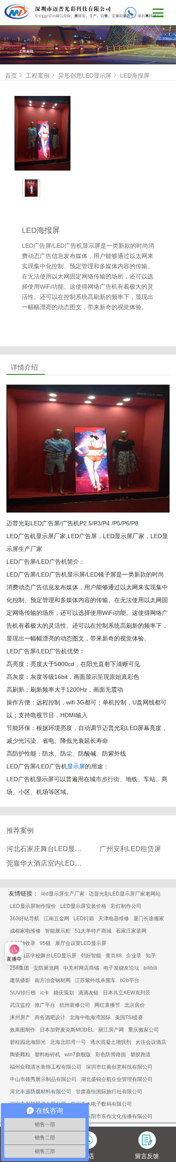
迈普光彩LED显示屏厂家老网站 (125, 894)
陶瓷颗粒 (20, 1055)
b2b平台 (129, 980)
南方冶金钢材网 (52, 980)
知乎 (151, 956)
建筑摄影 (20, 980)
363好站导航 (24, 918)
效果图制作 (22, 1030)
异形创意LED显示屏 (84, 75)
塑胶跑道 (140, 1055)
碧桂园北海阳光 (28, 1042)
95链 (45, 943)
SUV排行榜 (23, 993)
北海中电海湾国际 (90, 1017)
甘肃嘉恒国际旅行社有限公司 (109, 1092)
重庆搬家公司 (143, 1030)
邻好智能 (91, 956)
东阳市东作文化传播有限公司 (119, 1116)
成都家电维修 (25, 931)
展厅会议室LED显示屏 (80, 943)
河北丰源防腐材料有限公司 (40, 1092)
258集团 (19, 968)
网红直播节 (107, 1005)
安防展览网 (46, 968)
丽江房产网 (111, 1030)
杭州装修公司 (74, 1005)
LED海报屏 (135, 75)
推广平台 (45, 1005)
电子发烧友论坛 (121, 968)
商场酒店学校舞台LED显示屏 (43, 956)
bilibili (150, 968)
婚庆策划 (63, 993)
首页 (11, 75)
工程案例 (38, 75)
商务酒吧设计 (50, 1017)
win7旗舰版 (78, 1055)
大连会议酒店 (150, 1042)
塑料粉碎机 (47, 1055)
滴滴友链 (88, 993)
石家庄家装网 (131, 931)
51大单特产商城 (93, 931)
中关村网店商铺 (81, 968)
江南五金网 (56, 918)
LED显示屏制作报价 (33, 906)
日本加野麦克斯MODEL (67, 1030)
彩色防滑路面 (110, 1055)
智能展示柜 (57, 931)
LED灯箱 (83, 918)
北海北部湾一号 (68, 1042)
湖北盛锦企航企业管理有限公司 (117, 1079)
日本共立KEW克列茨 (126, 993)
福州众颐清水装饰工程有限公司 (46, 1067)
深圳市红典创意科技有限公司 (119, 1067)
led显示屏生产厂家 (63, 894)
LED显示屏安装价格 (83, 906)
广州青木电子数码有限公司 (101, 1104)
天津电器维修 (113, 918)
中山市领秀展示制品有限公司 (43, 1079)
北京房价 (134, 1005)
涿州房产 (20, 1017)
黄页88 (114, 956)
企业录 (133, 956)
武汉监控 (20, 1005)
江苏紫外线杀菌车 (95, 980)
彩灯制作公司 (126, 906)
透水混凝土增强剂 (110, 1042)
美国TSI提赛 (129, 1017)
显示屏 (76, 766)
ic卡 (44, 993)
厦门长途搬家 (148, 918)
